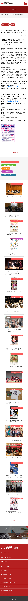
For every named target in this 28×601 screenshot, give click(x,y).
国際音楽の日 (7, 171)
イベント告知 (5, 24)
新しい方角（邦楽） (8, 174)
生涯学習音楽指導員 (8, 165)
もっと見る (13, 521)
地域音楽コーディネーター (10, 162)
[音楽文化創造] (9, 3)
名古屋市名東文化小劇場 (12, 87)
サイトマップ (4, 594)
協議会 (12, 24)
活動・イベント (5, 566)
